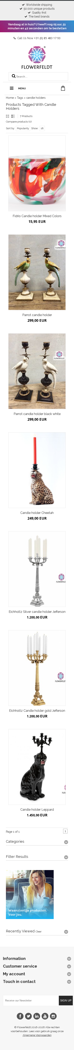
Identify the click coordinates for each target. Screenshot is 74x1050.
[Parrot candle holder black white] (37, 371)
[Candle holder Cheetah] (37, 470)
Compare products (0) (19, 121)
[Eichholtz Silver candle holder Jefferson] (37, 569)
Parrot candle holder (37, 315)
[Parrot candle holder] (37, 272)
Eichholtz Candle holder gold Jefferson (37, 711)
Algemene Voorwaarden (37, 1035)
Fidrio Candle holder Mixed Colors (37, 216)
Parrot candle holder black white (37, 414)
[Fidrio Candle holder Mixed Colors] (37, 173)
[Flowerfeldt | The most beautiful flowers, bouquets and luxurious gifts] (37, 67)
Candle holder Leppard (37, 809)
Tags (20, 97)
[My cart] (63, 88)
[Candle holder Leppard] (37, 767)
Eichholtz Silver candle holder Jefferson (37, 612)
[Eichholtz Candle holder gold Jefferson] (37, 668)
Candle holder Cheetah (37, 513)
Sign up (65, 1000)
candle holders (36, 97)
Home (10, 97)
